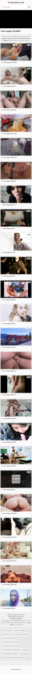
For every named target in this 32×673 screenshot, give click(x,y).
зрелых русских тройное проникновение (14, 658)
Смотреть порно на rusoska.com (16, 615)
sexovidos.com (17, 2)
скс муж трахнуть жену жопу (21, 634)
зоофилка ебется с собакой (10, 654)
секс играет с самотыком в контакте (12, 646)
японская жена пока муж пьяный (12, 650)
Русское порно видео (16, 619)
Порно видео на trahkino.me (16, 617)
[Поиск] (29, 7)
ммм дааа (25, 650)
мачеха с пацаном (8, 630)
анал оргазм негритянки (9, 638)
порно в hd (17, 621)
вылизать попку (7, 634)
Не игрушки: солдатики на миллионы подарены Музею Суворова (16, 38)
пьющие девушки (24, 654)
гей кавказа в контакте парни (10, 642)
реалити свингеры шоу (21, 630)
